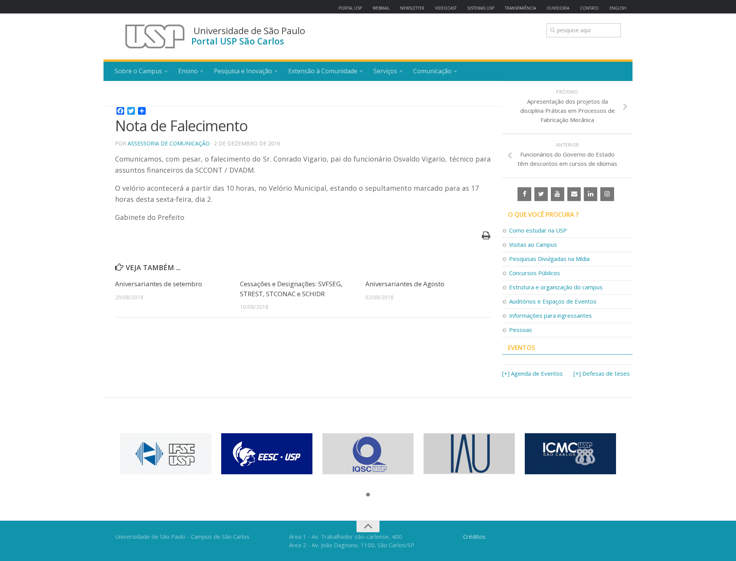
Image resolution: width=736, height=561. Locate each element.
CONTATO (589, 8)
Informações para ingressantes (550, 315)
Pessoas (520, 329)
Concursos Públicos (534, 273)
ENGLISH (618, 8)
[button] (368, 495)
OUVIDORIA (558, 8)
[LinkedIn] (590, 194)
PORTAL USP (350, 8)
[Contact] (574, 194)
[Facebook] (524, 194)
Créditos (474, 536)
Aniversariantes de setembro (158, 283)
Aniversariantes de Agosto (404, 283)
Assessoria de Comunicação (169, 143)
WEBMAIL (381, 8)
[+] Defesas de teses (601, 373)
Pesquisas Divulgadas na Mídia (549, 258)
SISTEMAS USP (480, 8)
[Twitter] (541, 194)
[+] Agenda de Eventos (532, 373)
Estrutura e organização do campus (556, 287)
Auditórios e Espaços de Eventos (552, 301)
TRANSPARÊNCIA (520, 8)
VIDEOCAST (446, 8)
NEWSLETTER (412, 8)
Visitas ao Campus (533, 244)
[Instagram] (607, 194)
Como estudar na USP (538, 230)
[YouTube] (557, 194)
